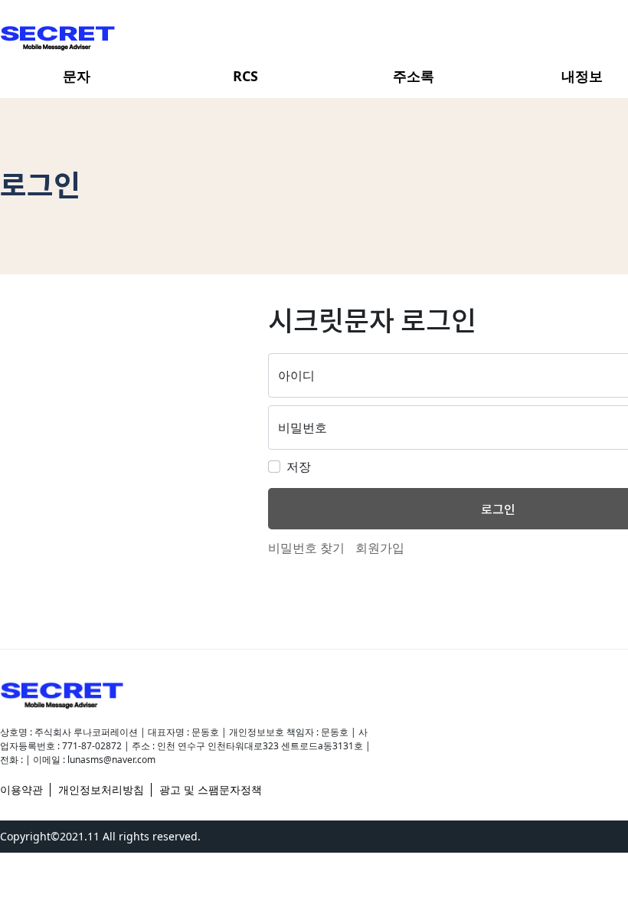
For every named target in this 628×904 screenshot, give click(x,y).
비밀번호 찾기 (306, 547)
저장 (298, 466)
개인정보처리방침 (101, 789)
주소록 (413, 76)
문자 (76, 76)
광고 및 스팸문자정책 (210, 789)
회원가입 (379, 547)
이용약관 (21, 789)
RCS (245, 76)
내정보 (582, 76)
